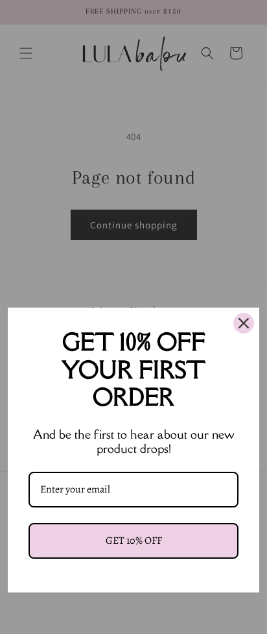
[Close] (243, 323)
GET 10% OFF (134, 540)
